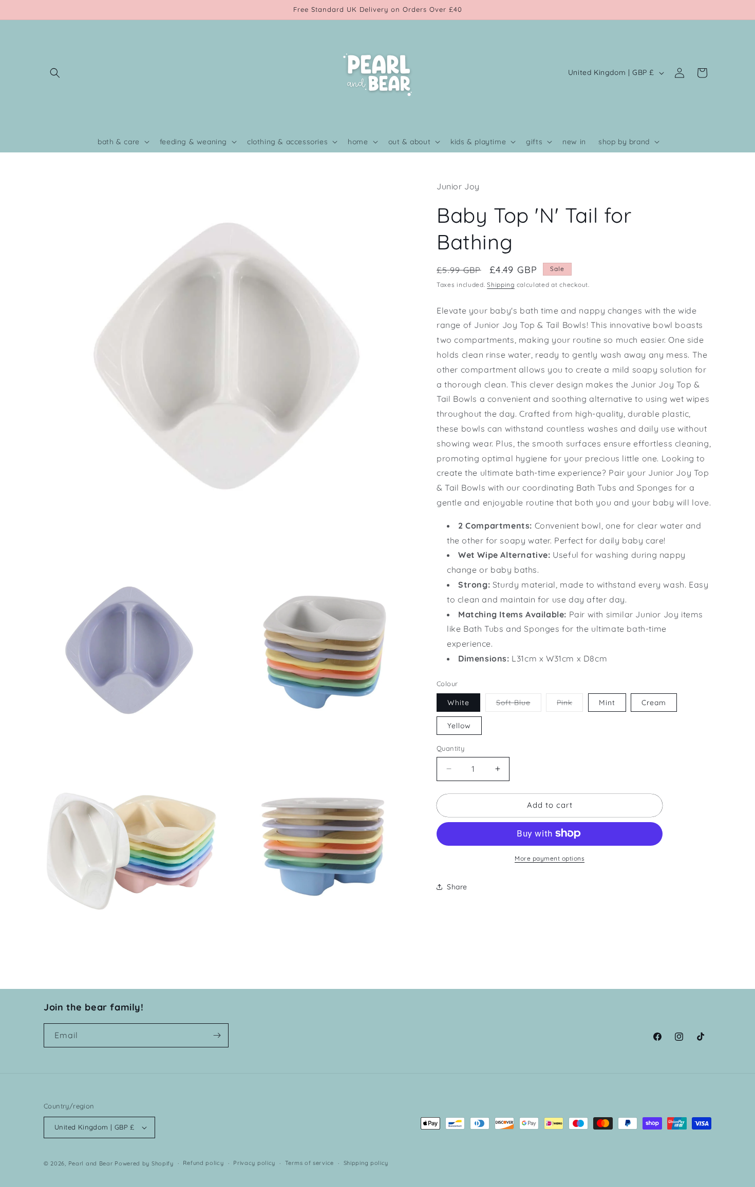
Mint (607, 702)
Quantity (450, 748)
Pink (570, 704)
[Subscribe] (216, 1035)
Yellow (459, 725)
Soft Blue (518, 704)
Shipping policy (366, 1162)
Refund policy (203, 1162)
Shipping (501, 284)
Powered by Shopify (144, 1163)
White (458, 702)
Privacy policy (254, 1162)
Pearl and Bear (90, 1163)
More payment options (549, 858)
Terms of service (309, 1162)
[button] (55, 73)
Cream (653, 702)
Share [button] (457, 886)
